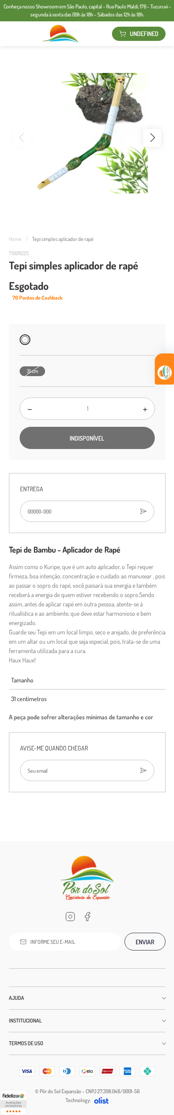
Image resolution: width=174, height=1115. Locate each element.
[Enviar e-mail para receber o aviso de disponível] (143, 770)
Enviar (145, 942)
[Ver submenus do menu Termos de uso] (163, 1043)
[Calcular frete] (143, 511)
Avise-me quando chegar (54, 748)
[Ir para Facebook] (87, 916)
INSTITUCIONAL (25, 1020)
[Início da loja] (60, 34)
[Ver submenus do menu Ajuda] (163, 998)
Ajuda (16, 998)
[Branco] (25, 339)
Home (19, 239)
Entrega (31, 489)
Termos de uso (26, 1043)
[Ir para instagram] (70, 916)
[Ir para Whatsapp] (104, 916)
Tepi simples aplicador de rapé (63, 239)
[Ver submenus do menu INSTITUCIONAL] (163, 1020)
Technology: (78, 1100)
